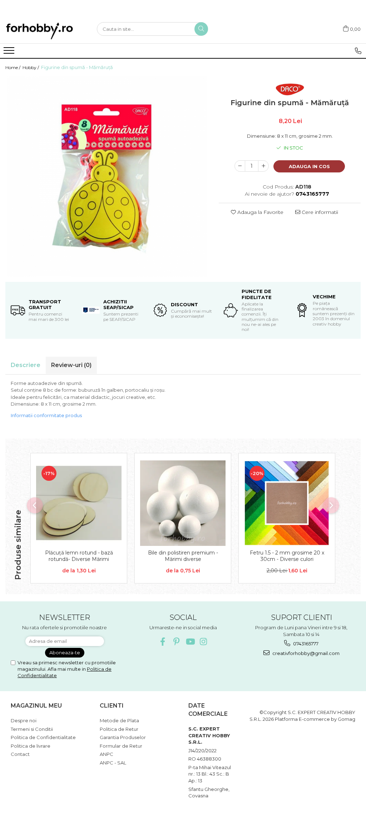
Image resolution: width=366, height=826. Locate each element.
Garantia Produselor (123, 737)
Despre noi (23, 720)
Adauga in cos (309, 166)
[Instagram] (203, 641)
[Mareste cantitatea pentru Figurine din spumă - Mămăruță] (263, 166)
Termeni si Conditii (32, 729)
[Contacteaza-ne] (358, 51)
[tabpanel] (106, 176)
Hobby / (31, 67)
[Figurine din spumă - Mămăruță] (106, 176)
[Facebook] (163, 641)
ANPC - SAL (113, 763)
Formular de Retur (121, 746)
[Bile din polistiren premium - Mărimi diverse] (183, 503)
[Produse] (10, 52)
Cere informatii (319, 212)
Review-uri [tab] (71, 365)
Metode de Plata (119, 720)
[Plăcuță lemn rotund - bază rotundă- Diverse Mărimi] (79, 503)
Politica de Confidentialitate (43, 737)
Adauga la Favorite (259, 212)
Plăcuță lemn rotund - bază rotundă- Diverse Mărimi (79, 555)
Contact (20, 754)
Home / (13, 67)
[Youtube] (190, 641)
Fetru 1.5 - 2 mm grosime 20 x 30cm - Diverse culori (287, 555)
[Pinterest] (176, 641)
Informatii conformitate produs (46, 415)
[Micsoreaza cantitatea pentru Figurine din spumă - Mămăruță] (239, 166)
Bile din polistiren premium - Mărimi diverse (183, 555)
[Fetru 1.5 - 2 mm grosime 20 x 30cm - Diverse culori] (287, 503)
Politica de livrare (30, 746)
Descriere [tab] (25, 365)
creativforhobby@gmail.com (305, 653)
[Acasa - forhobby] (45, 31)
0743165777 (305, 643)
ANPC (106, 754)
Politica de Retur (119, 729)
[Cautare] (201, 29)
